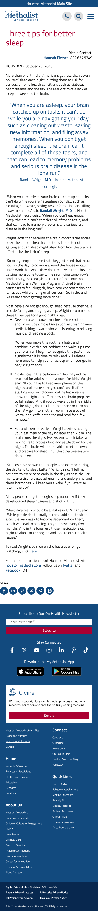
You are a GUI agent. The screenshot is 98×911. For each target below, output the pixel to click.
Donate (49, 715)
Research (11, 788)
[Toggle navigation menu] (90, 16)
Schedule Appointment (65, 789)
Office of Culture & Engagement (24, 823)
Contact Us (58, 737)
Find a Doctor (59, 784)
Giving (9, 829)
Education (11, 782)
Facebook (13, 570)
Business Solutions (63, 822)
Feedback (57, 764)
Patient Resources (62, 811)
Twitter (68, 565)
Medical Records (61, 806)
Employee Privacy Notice (53, 898)
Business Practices (16, 856)
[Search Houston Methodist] (78, 16)
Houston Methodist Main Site (49, 3)
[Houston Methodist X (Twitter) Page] (24, 650)
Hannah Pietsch (56, 57)
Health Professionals (18, 777)
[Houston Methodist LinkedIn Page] (61, 650)
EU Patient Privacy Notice (20, 898)
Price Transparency (63, 827)
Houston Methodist (17, 812)
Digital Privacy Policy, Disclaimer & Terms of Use (32, 887)
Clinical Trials (59, 816)
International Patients (18, 741)
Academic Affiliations (18, 850)
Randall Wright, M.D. (56, 210)
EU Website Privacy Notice (54, 892)
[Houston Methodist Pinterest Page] (73, 650)
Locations (11, 793)
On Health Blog (61, 754)
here (33, 551)
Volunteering (13, 834)
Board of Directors (16, 845)
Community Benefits (17, 818)
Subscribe (49, 630)
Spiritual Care (13, 840)
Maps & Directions (63, 795)
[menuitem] (49, 3)
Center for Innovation (18, 861)
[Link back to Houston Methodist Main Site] (21, 16)
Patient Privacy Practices (19, 892)
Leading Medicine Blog (65, 759)
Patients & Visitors (16, 766)
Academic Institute (16, 736)
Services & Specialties (18, 771)
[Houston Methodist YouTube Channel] (36, 650)
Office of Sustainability (19, 867)
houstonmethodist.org (23, 565)
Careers (10, 747)
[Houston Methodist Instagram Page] (49, 650)
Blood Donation (14, 872)
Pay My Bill (58, 800)
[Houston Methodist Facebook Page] (12, 650)
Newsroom (58, 748)
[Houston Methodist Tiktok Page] (86, 650)
